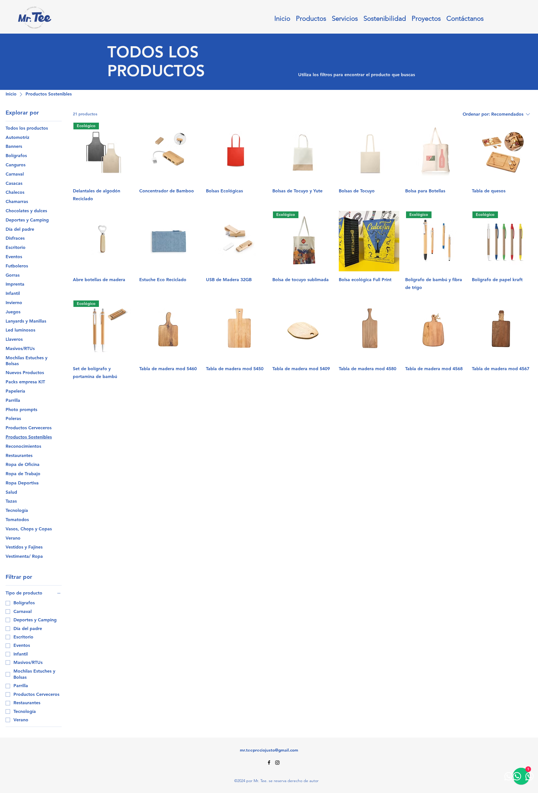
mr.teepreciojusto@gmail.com (269, 750)
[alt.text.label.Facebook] (269, 762)
